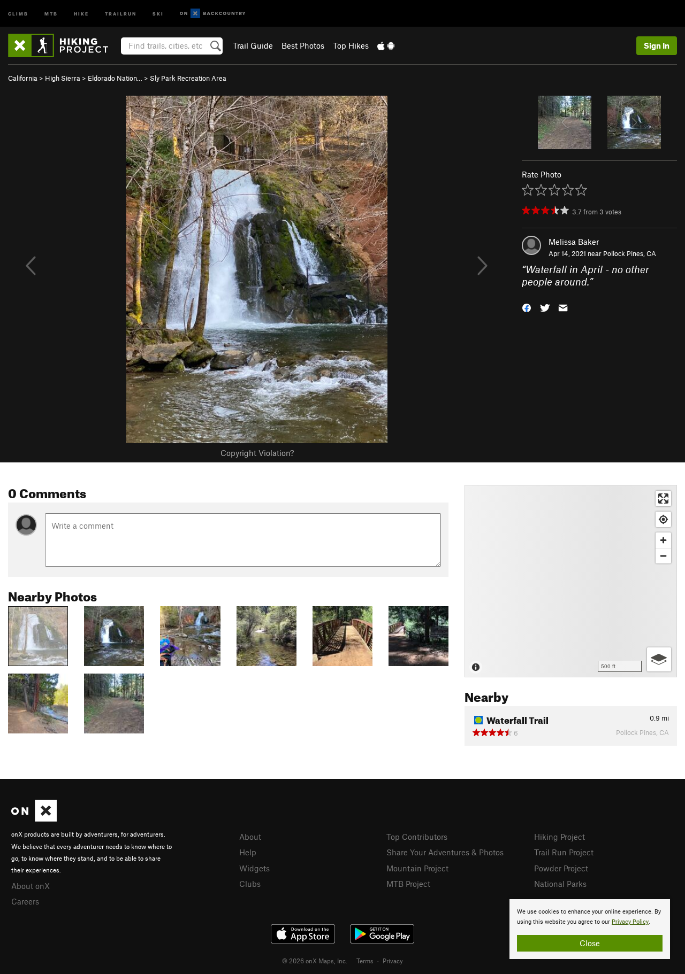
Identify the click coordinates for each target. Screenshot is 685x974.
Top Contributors (416, 836)
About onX (30, 886)
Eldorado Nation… (115, 78)
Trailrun (120, 13)
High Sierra (62, 78)
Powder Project (561, 868)
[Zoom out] (663, 555)
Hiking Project (559, 836)
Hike (81, 13)
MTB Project (408, 883)
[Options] (659, 659)
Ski (158, 13)
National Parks (560, 883)
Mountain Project (417, 868)
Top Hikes (351, 45)
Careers (25, 901)
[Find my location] (663, 519)
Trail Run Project (563, 852)
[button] (526, 306)
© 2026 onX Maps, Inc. (314, 960)
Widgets (254, 868)
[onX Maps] (34, 818)
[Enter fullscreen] (663, 498)
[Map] (570, 581)
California (22, 78)
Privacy (393, 960)
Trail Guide (253, 45)
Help (247, 852)
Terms (365, 960)
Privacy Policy (630, 921)
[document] (590, 929)
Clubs (250, 883)
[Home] (63, 45)
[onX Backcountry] (213, 14)
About (250, 836)
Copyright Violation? (257, 453)
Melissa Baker (574, 241)
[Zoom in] (663, 540)
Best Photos (302, 45)
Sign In (656, 45)
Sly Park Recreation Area (188, 78)
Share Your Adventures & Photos (445, 852)
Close (590, 943)
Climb (18, 13)
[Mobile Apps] (385, 45)
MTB (51, 13)
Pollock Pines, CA (629, 253)
